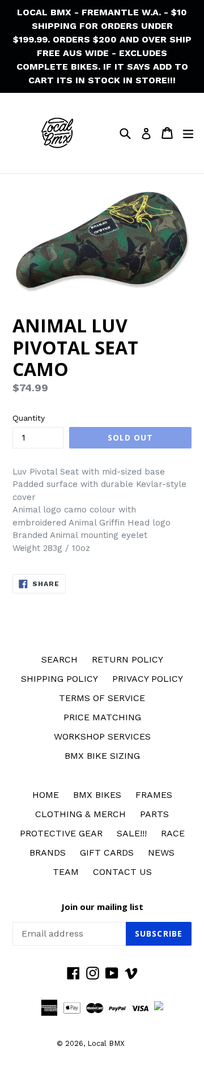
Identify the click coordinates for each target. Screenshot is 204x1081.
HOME (45, 794)
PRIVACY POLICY (147, 678)
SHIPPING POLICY (59, 678)
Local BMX (106, 1043)
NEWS (161, 852)
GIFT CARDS (107, 852)
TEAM (66, 871)
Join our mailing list (102, 906)
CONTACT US (122, 871)
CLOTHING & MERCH (80, 814)
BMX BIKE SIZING (102, 755)
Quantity (28, 417)
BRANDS (47, 852)
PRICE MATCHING (102, 717)
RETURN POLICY (127, 659)
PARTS (154, 814)
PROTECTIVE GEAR (61, 833)
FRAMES (153, 794)
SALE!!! (132, 833)
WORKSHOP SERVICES (102, 736)
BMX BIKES (97, 794)
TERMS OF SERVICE (102, 698)
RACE (173, 833)
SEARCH (59, 659)
